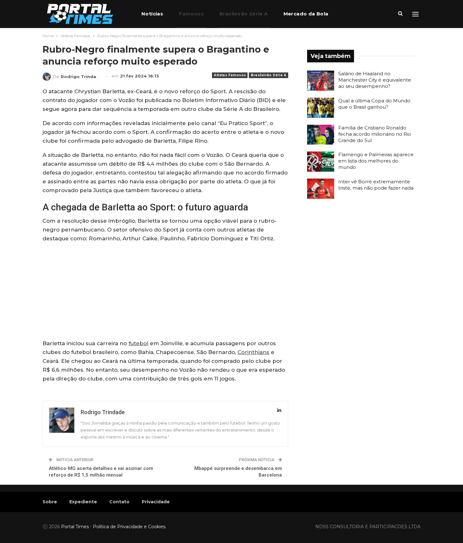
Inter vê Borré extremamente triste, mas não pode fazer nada (376, 185)
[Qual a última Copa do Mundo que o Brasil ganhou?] (320, 108)
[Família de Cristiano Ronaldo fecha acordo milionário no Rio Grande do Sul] (320, 135)
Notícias (152, 14)
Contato (119, 502)
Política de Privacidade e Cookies (129, 526)
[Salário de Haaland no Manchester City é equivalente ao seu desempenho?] (320, 81)
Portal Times (75, 526)
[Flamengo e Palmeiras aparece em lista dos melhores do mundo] (320, 161)
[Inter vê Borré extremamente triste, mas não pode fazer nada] (320, 189)
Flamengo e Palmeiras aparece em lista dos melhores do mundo (376, 160)
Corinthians (253, 352)
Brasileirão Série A (244, 14)
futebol (138, 343)
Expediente (83, 502)
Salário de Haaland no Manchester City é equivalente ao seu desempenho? (374, 80)
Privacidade (156, 502)
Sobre (50, 502)
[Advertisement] (165, 292)
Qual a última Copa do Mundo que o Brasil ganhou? (374, 104)
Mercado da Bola (306, 14)
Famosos (191, 14)
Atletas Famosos (230, 75)
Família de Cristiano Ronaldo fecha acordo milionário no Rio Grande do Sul (374, 134)
